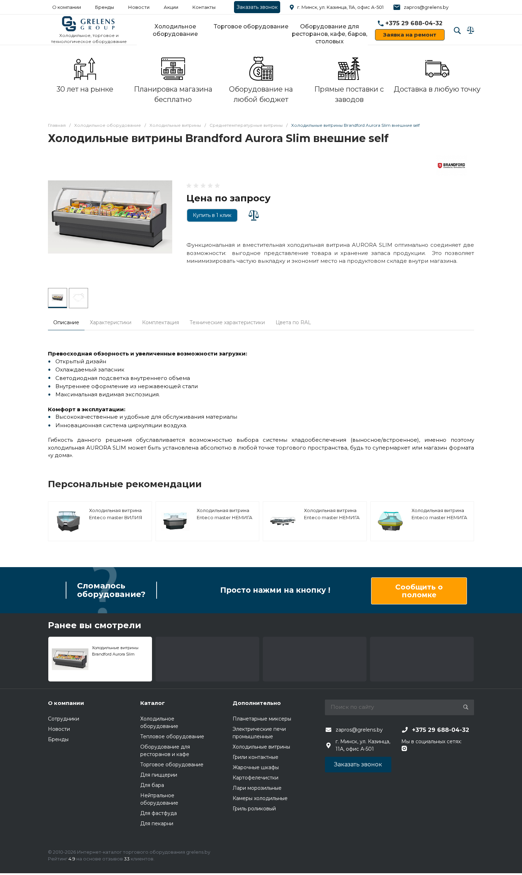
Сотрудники (63, 719)
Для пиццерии (158, 775)
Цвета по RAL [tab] (293, 322)
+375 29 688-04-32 (413, 23)
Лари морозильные (257, 788)
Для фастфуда (158, 813)
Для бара (152, 785)
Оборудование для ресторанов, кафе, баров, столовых (329, 34)
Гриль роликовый (254, 808)
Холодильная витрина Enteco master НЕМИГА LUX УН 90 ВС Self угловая (332, 520)
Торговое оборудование (251, 26)
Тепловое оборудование (172, 736)
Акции (171, 7)
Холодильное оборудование (175, 30)
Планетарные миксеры (262, 719)
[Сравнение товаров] (470, 30)
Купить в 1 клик (212, 215)
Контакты (204, 7)
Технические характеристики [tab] (227, 322)
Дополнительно (257, 703)
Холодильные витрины (261, 747)
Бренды (104, 7)
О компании (66, 7)
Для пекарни (156, 823)
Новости (138, 7)
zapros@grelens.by (426, 7)
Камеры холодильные (260, 798)
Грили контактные (255, 757)
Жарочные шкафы (256, 767)
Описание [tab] (66, 322)
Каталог (152, 703)
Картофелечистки (255, 778)
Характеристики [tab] (110, 322)
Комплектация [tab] (160, 322)
